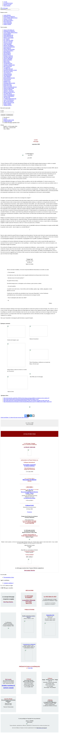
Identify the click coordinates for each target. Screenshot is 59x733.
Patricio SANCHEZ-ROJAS (10, 87)
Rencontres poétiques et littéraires (29, 491)
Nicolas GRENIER (7, 58)
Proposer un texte (7, 4)
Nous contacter (6, 5)
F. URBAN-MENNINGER (9, 98)
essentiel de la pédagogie (29, 644)
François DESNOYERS (9, 49)
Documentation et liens (8, 577)
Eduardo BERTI (7, 33)
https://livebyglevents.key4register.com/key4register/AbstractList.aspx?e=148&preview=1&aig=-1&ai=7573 (27, 401)
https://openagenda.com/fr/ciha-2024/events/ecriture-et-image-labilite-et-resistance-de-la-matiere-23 (26, 398)
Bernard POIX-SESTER (9, 78)
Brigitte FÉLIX (6, 52)
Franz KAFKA (6, 62)
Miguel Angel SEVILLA (9, 92)
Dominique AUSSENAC (9, 16)
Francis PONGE (7, 79)
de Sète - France (30, 493)
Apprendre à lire (50, 615)
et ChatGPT (28, 597)
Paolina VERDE (7, 24)
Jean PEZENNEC (7, 75)
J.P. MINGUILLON (8, 68)
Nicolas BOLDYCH (8, 36)
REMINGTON (7, 81)
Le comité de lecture (8, 3)
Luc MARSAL (6, 67)
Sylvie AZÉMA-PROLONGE (10, 17)
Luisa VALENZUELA (8, 100)
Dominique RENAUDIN (9, 83)
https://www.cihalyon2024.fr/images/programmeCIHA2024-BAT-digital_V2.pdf (20, 399)
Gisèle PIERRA (7, 15)
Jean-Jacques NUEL (8, 71)
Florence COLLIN (7, 19)
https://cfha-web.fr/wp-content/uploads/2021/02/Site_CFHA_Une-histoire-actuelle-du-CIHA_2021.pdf (26, 400)
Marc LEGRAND (7, 66)
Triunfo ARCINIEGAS (8, 30)
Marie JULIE (6, 61)
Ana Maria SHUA (7, 93)
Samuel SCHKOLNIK (8, 88)
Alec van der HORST (8, 101)
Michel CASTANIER (8, 37)
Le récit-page (29, 596)
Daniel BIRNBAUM (8, 35)
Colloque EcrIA (29, 505)
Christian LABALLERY (9, 65)
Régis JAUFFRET (7, 59)
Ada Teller (31, 489)
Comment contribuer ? (8, 583)
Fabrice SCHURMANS (8, 94)
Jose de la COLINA (8, 41)
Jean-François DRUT (8, 20)
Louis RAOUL (6, 80)
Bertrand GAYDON (8, 56)
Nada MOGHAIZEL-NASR (10, 70)
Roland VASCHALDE (8, 102)
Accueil (5, 1)
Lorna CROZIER (7, 44)
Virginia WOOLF (7, 105)
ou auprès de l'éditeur (29, 551)
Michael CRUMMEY (8, 45)
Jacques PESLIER (7, 23)
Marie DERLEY (7, 48)
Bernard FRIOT (7, 54)
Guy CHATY (6, 39)
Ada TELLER (6, 97)
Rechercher (3, 9)
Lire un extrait (29, 554)
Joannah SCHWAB (7, 89)
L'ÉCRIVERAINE (7, 63)
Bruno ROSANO (7, 21)
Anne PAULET (7, 72)
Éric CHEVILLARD (8, 40)
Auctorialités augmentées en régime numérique (29, 465)
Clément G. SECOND (8, 91)
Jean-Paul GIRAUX (8, 57)
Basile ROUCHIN (7, 85)
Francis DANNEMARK (9, 46)
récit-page (28, 601)
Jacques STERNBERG (8, 96)
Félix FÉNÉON (7, 53)
